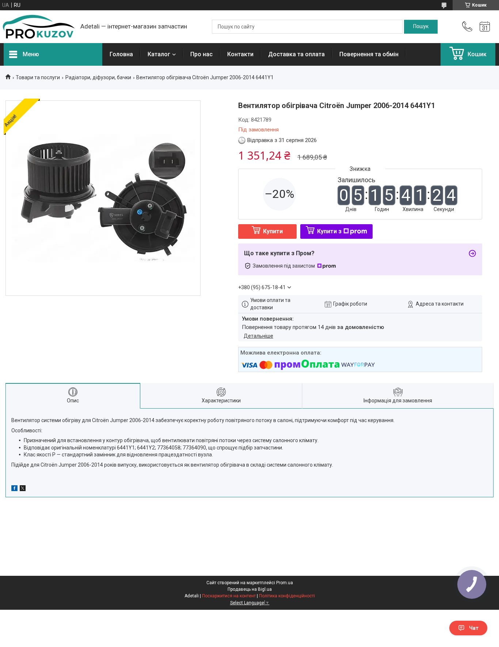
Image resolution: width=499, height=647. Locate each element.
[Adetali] (38, 27)
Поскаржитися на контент (229, 595)
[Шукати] (421, 27)
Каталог (159, 54)
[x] (23, 489)
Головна (121, 54)
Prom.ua (284, 582)
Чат (474, 628)
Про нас (201, 54)
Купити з (329, 231)
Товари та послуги (38, 77)
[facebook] (14, 489)
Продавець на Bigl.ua (250, 589)
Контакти (240, 54)
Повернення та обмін (369, 54)
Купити (273, 231)
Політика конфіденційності (287, 595)
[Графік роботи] (485, 26)
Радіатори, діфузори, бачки (98, 77)
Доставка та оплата (296, 54)
